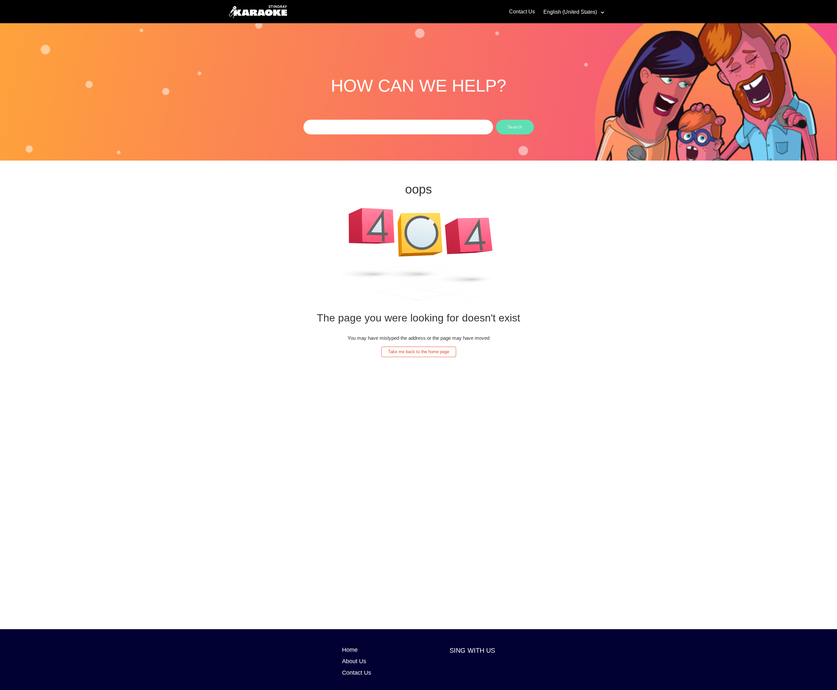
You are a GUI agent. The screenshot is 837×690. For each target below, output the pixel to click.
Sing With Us (472, 650)
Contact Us (522, 11)
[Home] (258, 11)
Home (350, 650)
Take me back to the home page (418, 351)
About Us (354, 661)
